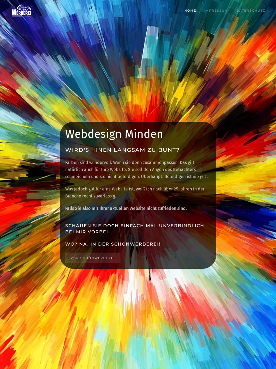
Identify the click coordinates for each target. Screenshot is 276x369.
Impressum (216, 10)
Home (190, 10)
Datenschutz (250, 10)
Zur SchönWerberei (93, 258)
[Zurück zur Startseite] (21, 11)
